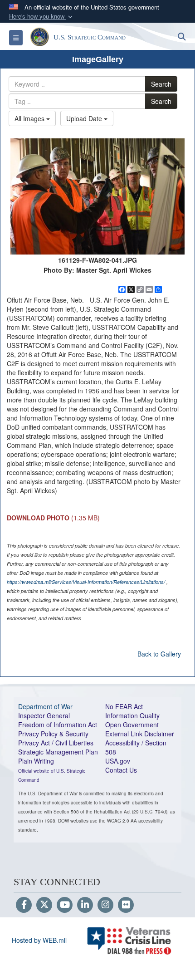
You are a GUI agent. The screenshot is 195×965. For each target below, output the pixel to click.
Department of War (45, 706)
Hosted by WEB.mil (39, 940)
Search (161, 83)
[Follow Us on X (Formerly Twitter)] (44, 905)
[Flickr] (126, 905)
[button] (41, 16)
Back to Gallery (159, 653)
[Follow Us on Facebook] (24, 905)
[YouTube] (65, 905)
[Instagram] (105, 905)
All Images (30, 118)
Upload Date (85, 118)
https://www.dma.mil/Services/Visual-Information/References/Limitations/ (86, 581)
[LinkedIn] (85, 905)
